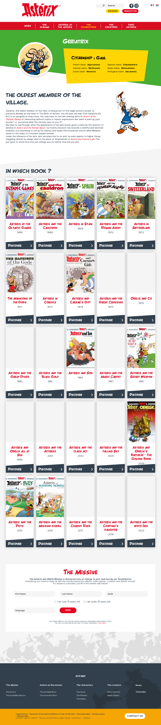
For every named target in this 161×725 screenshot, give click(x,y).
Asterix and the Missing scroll (50, 524)
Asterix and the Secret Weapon (141, 375)
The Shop (113, 11)
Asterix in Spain (80, 224)
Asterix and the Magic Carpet (111, 375)
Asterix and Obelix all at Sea (19, 451)
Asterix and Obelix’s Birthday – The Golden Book (141, 453)
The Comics (11, 692)
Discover (14, 245)
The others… (81, 699)
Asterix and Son (80, 373)
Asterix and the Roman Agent (111, 226)
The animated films (48, 692)
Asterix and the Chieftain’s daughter (111, 526)
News (139, 685)
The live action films (48, 695)
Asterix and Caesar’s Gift (80, 300)
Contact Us (135, 716)
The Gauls (80, 692)
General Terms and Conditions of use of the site (52, 714)
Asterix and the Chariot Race (80, 524)
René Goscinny (113, 692)
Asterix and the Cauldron (50, 226)
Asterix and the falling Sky (111, 449)
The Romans (81, 695)
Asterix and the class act (80, 449)
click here (102, 623)
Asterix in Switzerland (141, 226)
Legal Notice (22, 714)
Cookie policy (98, 714)
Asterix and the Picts (19, 524)
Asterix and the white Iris (141, 524)
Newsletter (130, 11)
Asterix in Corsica (50, 300)
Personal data (83, 714)
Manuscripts (22, 716)
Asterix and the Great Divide (19, 375)
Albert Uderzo (113, 695)
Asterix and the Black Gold (50, 375)
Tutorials (141, 692)
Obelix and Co (141, 298)
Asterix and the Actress (50, 449)
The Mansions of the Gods (20, 300)
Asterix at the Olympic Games (19, 226)
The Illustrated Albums (15, 695)
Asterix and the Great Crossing (111, 300)
